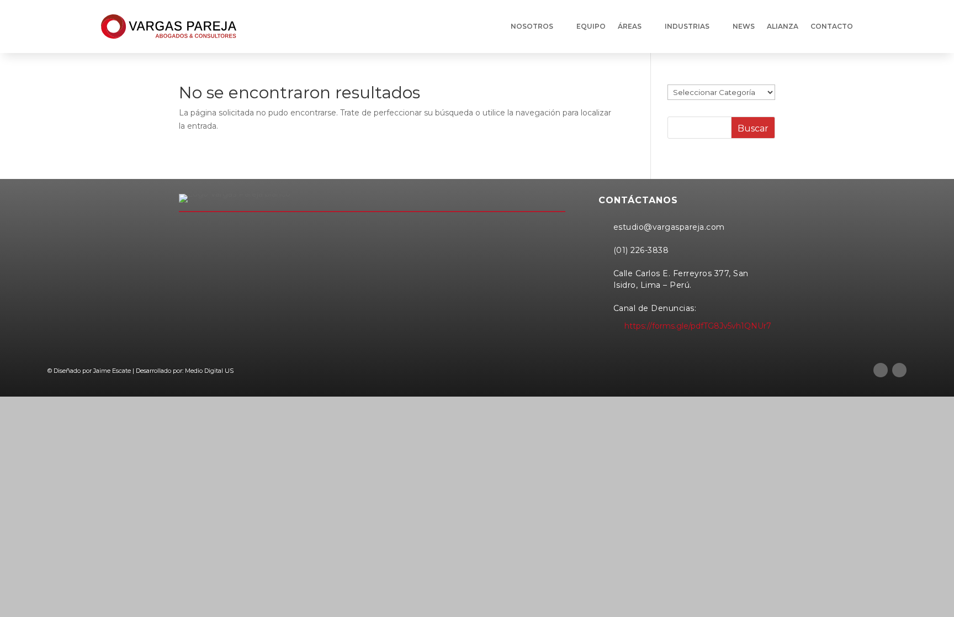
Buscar (753, 128)
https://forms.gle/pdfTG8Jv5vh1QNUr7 (697, 326)
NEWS (744, 26)
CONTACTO (831, 26)
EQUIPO (591, 26)
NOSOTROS (532, 26)
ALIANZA (782, 26)
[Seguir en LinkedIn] (880, 370)
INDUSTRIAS (687, 26)
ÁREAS (630, 26)
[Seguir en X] (899, 370)
